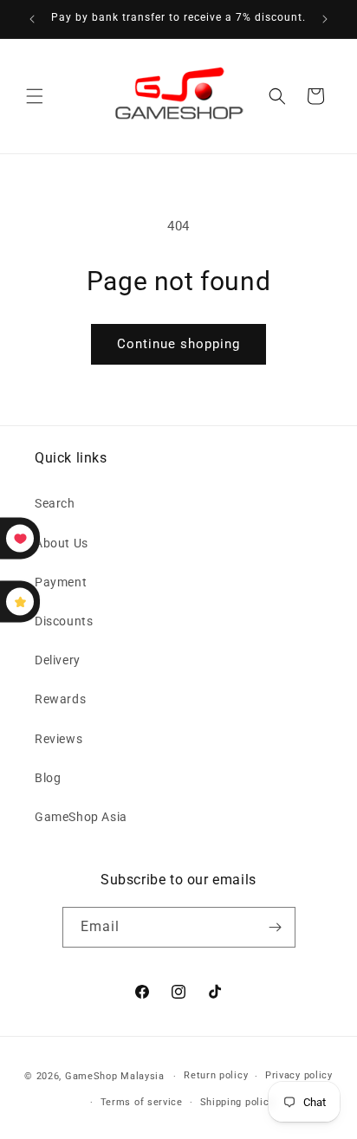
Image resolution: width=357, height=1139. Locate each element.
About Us (61, 543)
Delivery (58, 660)
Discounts (64, 621)
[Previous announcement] (32, 19)
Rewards (60, 699)
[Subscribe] (275, 927)
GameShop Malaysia (115, 1076)
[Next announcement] (325, 19)
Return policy (216, 1075)
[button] (35, 96)
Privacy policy (299, 1075)
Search (55, 503)
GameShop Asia (81, 817)
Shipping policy (237, 1102)
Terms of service (142, 1102)
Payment (61, 582)
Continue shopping (178, 344)
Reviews (58, 739)
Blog (48, 778)
